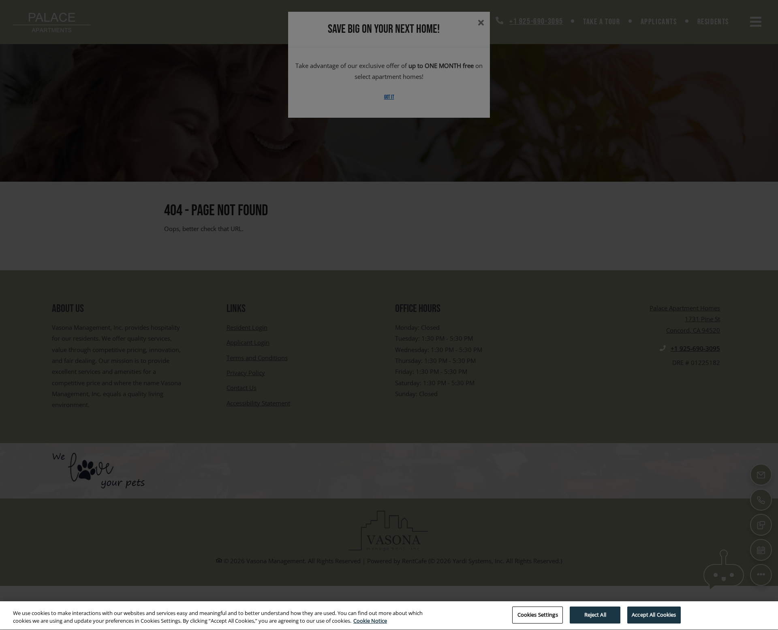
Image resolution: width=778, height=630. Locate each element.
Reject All (595, 614)
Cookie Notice (370, 621)
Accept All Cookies (654, 614)
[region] (389, 615)
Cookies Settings (537, 614)
